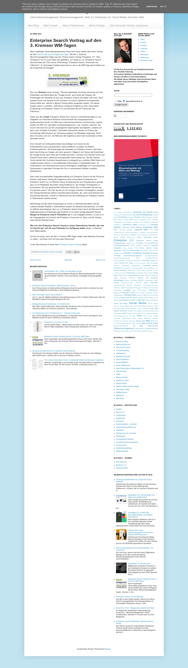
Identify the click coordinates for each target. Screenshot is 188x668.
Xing (122, 331)
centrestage (120, 415)
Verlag (156, 316)
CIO (130, 220)
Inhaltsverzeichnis (152, 258)
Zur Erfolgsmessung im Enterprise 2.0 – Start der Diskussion (56, 313)
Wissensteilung (140, 328)
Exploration (131, 243)
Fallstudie (154, 245)
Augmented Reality (120, 215)
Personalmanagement (150, 285)
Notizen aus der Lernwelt (126, 433)
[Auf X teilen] (72, 251)
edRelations (121, 353)
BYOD (126, 219)
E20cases (120, 421)
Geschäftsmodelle (133, 250)
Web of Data (146, 323)
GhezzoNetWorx (122, 359)
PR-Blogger (137, 288)
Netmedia (120, 430)
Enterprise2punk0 (123, 356)
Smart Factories (126, 297)
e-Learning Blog (122, 350)
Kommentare (126, 268)
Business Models (152, 217)
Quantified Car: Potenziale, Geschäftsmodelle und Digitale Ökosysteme (140, 515)
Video (134, 318)
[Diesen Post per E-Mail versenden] (67, 251)
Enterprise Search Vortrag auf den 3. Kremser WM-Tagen (67, 336)
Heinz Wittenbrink (123, 365)
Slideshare (144, 57)
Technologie (137, 313)
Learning (149, 270)
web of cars (136, 323)
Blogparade (147, 215)
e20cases (144, 235)
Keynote (142, 263)
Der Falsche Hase (123, 347)
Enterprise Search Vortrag (70, 244)
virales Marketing (144, 318)
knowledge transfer (150, 265)
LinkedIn (143, 49)
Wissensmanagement (124, 328)
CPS (151, 230)
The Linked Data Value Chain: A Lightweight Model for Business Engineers (74, 360)
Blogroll (155, 215)
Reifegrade (117, 293)
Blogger (108, 649)
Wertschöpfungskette (121, 326)
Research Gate (146, 60)
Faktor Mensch (136, 245)
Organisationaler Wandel (123, 285)
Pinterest (117, 288)
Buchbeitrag (122, 217)
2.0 (115, 212)
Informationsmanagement (133, 255)
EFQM (122, 237)
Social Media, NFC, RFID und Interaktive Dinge (63, 271)
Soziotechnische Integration (127, 442)
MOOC (141, 280)
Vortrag (138, 321)
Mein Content (51, 25)
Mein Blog (33, 25)
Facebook (139, 243)
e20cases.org (153, 235)
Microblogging (119, 280)
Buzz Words (118, 219)
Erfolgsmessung (119, 243)
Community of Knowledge (141, 222)
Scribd (143, 42)
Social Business (124, 300)
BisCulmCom (121, 462)
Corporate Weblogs (126, 230)
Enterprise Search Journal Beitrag (129, 597)
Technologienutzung (121, 316)
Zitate (126, 331)
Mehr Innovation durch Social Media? (47, 295)
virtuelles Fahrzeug (128, 321)
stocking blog (153, 311)
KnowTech (117, 268)
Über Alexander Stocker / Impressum (129, 25)
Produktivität (154, 288)
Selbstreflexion (119, 295)
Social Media (137, 303)
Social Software (130, 308)
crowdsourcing (119, 232)
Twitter (143, 51)
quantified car (129, 290)
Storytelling (117, 313)
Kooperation (131, 270)
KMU (148, 263)
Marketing (133, 275)
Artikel (155, 212)
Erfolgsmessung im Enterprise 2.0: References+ (51, 304)
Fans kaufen (128, 248)
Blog (141, 215)
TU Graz (132, 316)
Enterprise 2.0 (124, 240)
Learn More (151, 7)
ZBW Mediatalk (122, 451)
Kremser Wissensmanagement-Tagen (53, 54)
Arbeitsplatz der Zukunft (142, 212)
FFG (136, 248)
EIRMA (139, 237)
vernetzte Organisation (122, 318)
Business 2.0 (121, 465)
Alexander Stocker (49, 252)
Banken (129, 215)
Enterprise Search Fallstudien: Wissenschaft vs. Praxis (53, 286)
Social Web (153, 308)
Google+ (143, 45)
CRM (156, 230)
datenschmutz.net (123, 344)
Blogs (116, 217)
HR (151, 250)
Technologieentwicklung (150, 313)
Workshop (117, 331)
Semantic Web (130, 295)
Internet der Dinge (126, 263)
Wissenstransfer (152, 328)
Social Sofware (143, 308)
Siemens (117, 297)
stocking (145, 311)
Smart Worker (148, 297)
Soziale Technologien (135, 311)
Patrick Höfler (121, 383)
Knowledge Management (131, 265)
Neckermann (149, 280)
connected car (143, 224)
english (155, 237)
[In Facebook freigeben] (75, 251)
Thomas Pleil (121, 445)
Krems (138, 270)
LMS (124, 275)
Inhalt (138, 258)
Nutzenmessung (126, 283)
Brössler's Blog (122, 341)
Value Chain (147, 316)
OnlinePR (138, 283)
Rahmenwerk (141, 290)
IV (135, 263)
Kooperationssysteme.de (126, 427)
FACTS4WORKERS (151, 243)
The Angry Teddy (122, 389)
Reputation (126, 293)
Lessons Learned (120, 273)
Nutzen (116, 283)
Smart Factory (138, 297)
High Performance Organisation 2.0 (130, 368)
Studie (124, 313)
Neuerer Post (35, 260)
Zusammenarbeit (147, 331)
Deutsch (133, 235)
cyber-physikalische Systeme (135, 232)
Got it (163, 7)
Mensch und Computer (148, 278)
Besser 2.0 (120, 412)
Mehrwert (132, 278)
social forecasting (120, 303)
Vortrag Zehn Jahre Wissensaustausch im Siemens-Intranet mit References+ (140, 532)
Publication (117, 290)
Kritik (143, 270)
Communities (126, 222)
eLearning (147, 237)
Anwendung (127, 212)
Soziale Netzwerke (120, 311)
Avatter (119, 409)
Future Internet (145, 248)
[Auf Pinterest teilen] (78, 251)
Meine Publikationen (73, 25)
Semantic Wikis (141, 295)
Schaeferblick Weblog (125, 439)
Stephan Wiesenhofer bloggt (127, 386)
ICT (153, 250)
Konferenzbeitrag (120, 270)
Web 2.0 (150, 321)
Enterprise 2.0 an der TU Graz (56, 322)
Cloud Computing (139, 219)
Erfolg (156, 240)
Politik (123, 288)
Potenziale (128, 288)
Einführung (131, 237)
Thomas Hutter (122, 468)
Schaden (142, 293)
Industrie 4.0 (129, 253)
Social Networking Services (143, 306)
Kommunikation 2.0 (151, 268)
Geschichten (144, 250)
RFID (133, 293)
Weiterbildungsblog (124, 448)
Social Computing (152, 300)
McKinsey (123, 278)
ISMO (118, 374)
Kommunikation (137, 268)
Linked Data (130, 273)
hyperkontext (121, 371)
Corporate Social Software (132, 227)
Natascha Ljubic (122, 380)
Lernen (155, 270)
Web (143, 321)
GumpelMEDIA (122, 362)
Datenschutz (125, 235)
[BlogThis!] (69, 251)
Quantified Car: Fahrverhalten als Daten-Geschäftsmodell (141, 496)
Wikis (141, 326)
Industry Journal (141, 253)
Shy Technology (152, 295)
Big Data (136, 215)
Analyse (119, 212)
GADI (124, 250)
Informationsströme (151, 255)
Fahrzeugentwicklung (121, 245)
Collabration (118, 222)
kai (138, 263)
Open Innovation (151, 283)
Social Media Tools (126, 306)
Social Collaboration (138, 300)
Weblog (155, 323)
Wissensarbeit (153, 326)
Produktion (145, 288)
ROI (136, 293)
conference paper (129, 225)
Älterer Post (100, 260)
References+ (153, 290)
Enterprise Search (143, 240)
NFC (156, 280)
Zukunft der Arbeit (135, 331)
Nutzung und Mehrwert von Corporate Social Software (53, 351)
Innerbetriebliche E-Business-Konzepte (127, 260)
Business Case (140, 217)
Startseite (68, 260)
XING (142, 40)
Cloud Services (152, 219)
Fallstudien (117, 248)
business (131, 217)
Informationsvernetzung (122, 258)
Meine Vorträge (97, 25)
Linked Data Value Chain (143, 273)
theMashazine (121, 392)
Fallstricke (146, 245)
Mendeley (144, 55)
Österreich (137, 285)
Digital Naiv (120, 418)
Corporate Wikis (141, 230)
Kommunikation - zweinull (126, 424)
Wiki (134, 326)
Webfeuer (120, 395)
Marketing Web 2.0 (144, 275)
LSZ (127, 275)
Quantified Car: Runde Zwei (139, 564)
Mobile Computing (131, 280)
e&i (139, 235)
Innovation (145, 260)
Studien (129, 313)
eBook (116, 237)
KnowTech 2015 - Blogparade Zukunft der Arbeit (135, 608)
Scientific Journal (152, 293)
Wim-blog (120, 398)
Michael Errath (122, 377)
